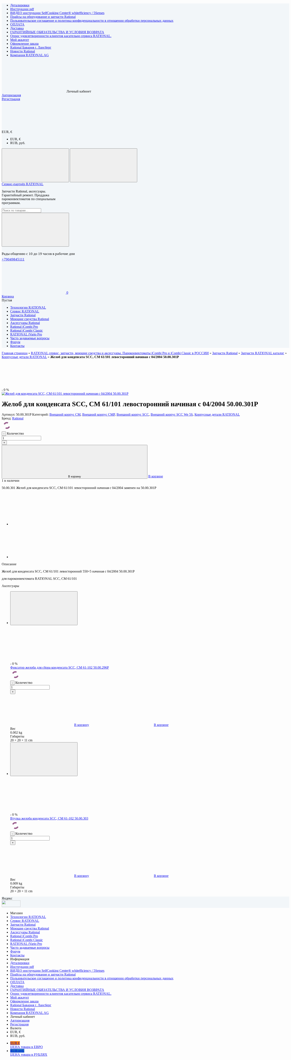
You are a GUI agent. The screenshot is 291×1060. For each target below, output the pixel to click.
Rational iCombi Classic (26, 940)
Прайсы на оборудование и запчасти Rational (43, 17)
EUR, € (15, 139)
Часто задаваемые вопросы (29, 947)
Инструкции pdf (22, 9)
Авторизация (11, 95)
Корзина (8, 296)
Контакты (17, 955)
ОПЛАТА (17, 24)
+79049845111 (13, 259)
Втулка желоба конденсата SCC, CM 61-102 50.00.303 (49, 818)
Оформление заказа (24, 43)
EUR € (26, 1045)
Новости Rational (22, 51)
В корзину (74, 476)
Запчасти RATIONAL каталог (262, 353)
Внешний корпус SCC (133, 414)
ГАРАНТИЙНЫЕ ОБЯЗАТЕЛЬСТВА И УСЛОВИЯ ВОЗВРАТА (57, 32)
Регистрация (11, 99)
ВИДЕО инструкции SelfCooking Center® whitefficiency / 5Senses (57, 13)
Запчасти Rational (225, 353)
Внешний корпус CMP (98, 414)
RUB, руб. (17, 143)
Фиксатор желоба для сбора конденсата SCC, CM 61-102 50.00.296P (59, 667)
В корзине (155, 476)
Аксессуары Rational (25, 932)
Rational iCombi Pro (24, 936)
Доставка (17, 28)
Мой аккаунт (19, 40)
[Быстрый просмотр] (44, 608)
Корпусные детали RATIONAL (24, 357)
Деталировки (19, 5)
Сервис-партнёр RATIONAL (22, 184)
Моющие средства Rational (29, 928)
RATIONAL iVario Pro (26, 944)
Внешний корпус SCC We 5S (172, 414)
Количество (15, 433)
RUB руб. (28, 1052)
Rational (17, 418)
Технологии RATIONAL (28, 917)
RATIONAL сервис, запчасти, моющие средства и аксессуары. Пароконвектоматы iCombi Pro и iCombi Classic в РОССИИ (120, 353)
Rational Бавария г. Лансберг (30, 47)
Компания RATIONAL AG (29, 55)
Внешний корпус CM (65, 414)
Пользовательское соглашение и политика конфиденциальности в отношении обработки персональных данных (91, 20)
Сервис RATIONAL (24, 921)
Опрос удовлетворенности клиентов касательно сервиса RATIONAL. (60, 36)
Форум (15, 951)
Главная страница (14, 353)
